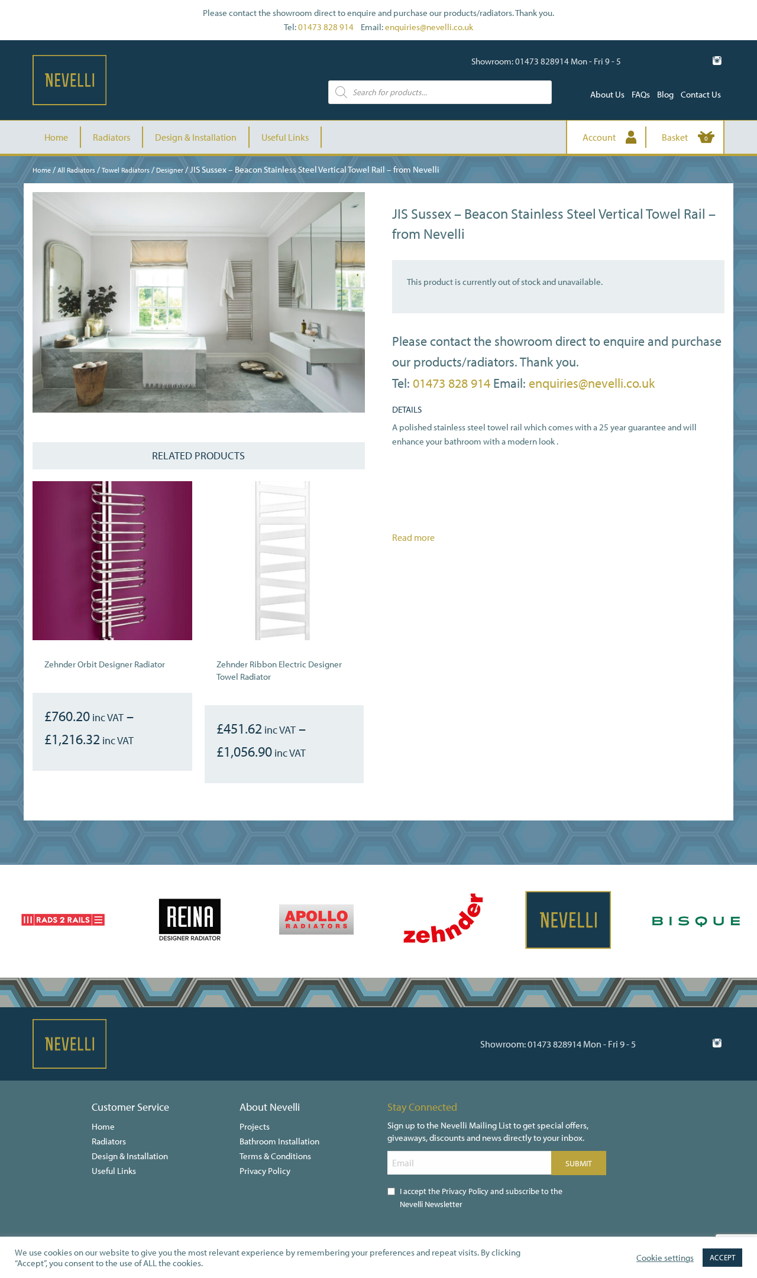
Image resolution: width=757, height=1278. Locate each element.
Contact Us (701, 94)
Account (599, 137)
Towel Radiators (126, 170)
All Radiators (76, 170)
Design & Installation (196, 137)
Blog (665, 94)
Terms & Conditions (275, 1156)
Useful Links (285, 137)
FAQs (641, 94)
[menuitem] (607, 94)
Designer (169, 170)
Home (56, 137)
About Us (607, 94)
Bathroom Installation (279, 1141)
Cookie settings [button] (665, 1258)
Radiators (111, 137)
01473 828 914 (326, 27)
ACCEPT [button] (722, 1257)
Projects (255, 1126)
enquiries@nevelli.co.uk (429, 27)
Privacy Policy (265, 1170)
